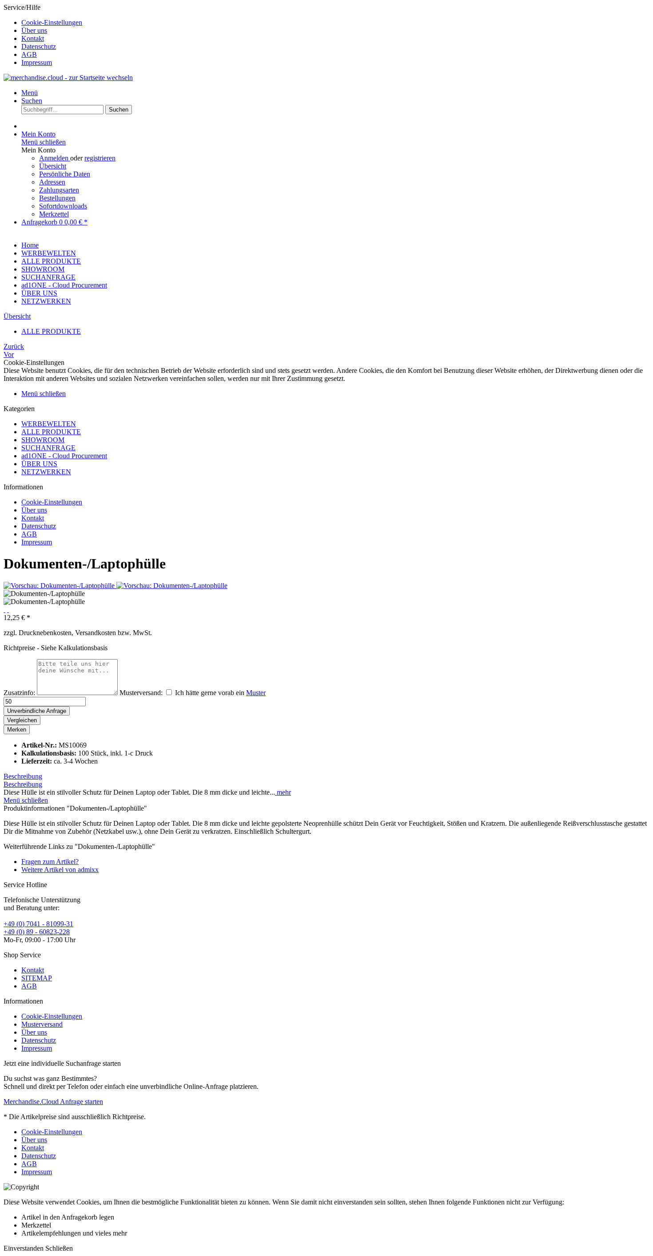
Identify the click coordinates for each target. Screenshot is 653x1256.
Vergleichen (22, 720)
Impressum (36, 62)
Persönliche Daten (64, 174)
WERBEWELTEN (48, 424)
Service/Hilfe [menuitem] (43, 35)
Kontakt (32, 38)
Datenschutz (38, 46)
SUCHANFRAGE (48, 448)
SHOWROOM (42, 440)
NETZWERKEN (46, 472)
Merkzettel (54, 214)
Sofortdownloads (63, 206)
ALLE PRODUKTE (51, 432)
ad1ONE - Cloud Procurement (64, 456)
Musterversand (42, 1024)
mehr (283, 792)
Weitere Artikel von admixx (60, 869)
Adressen (52, 182)
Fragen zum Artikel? (50, 861)
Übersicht (52, 166)
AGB (29, 54)
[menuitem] (335, 23)
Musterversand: (141, 692)
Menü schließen (43, 142)
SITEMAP (36, 978)
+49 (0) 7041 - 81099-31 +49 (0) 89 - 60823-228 (38, 928)
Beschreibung (23, 776)
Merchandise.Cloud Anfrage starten (53, 1101)
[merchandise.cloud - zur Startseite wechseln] (68, 77)
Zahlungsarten (59, 190)
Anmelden (54, 158)
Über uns (34, 30)
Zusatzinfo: (19, 692)
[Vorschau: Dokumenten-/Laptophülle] (60, 585)
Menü (29, 92)
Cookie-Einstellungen (51, 22)
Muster (256, 692)
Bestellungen (57, 198)
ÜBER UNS (39, 464)
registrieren (99, 158)
